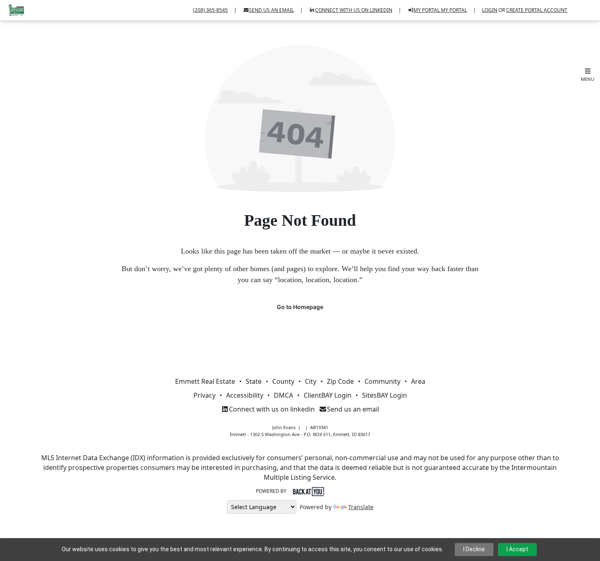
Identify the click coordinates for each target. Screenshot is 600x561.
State (254, 381)
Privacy (204, 395)
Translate (360, 507)
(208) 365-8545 (210, 10)
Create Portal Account (536, 10)
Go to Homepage (300, 306)
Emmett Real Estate (205, 381)
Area (418, 381)
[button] (587, 75)
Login (489, 10)
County (283, 381)
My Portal (453, 10)
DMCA (283, 395)
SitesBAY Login (384, 395)
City (310, 381)
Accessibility (244, 395)
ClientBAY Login (327, 395)
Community (382, 381)
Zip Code (340, 381)
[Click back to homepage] (13, 9)
